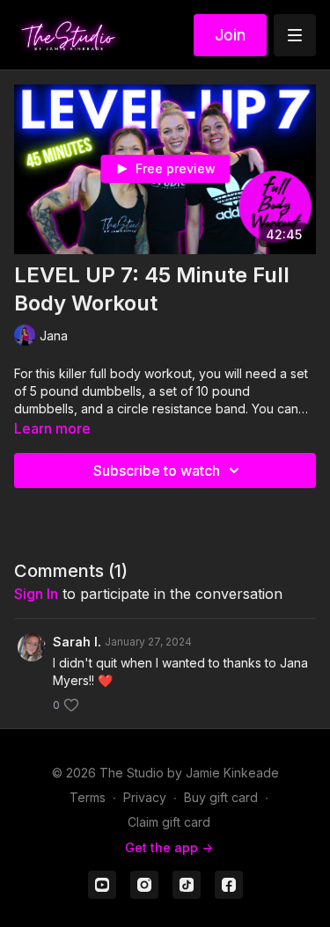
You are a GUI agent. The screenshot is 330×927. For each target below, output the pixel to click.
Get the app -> (169, 847)
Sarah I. (77, 641)
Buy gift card (221, 797)
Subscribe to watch (156, 470)
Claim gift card (169, 821)
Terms (88, 797)
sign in (36, 593)
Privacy (144, 797)
